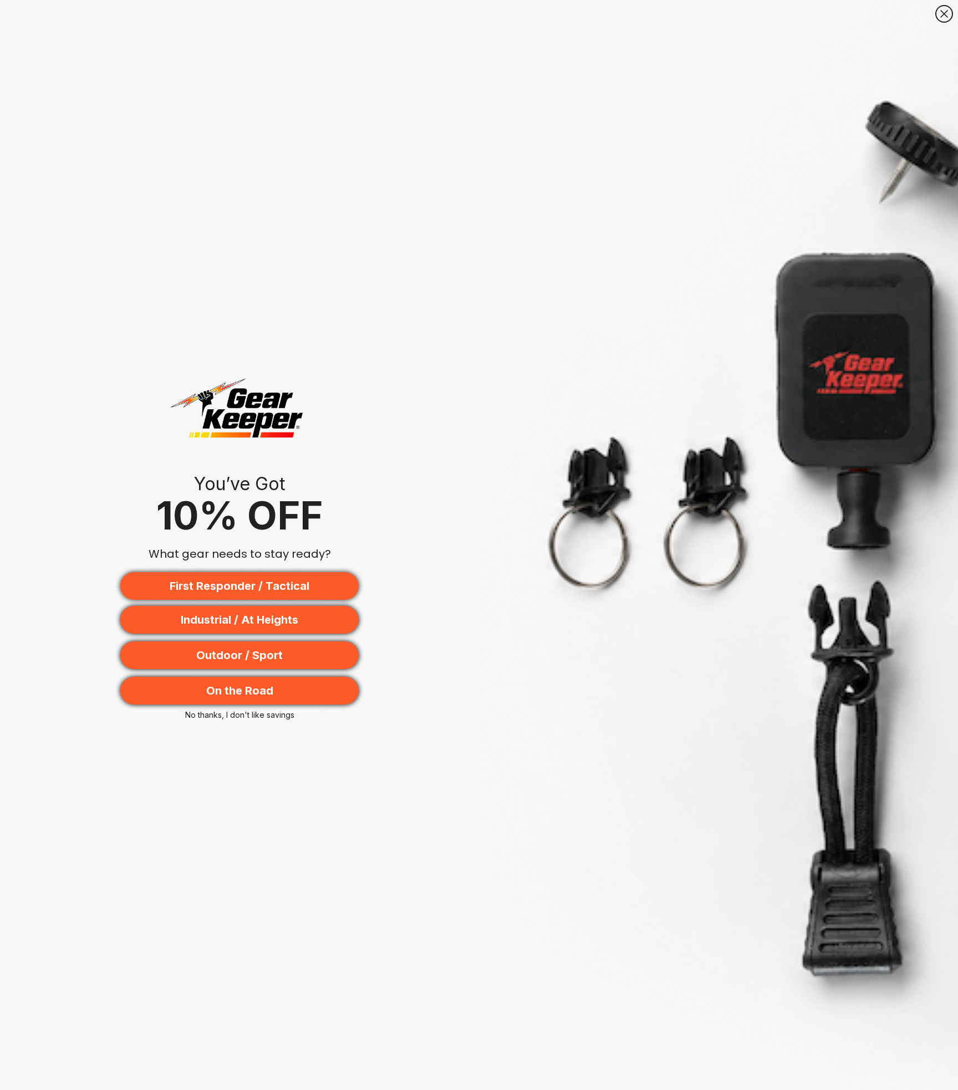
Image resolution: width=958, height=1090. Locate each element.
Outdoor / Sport (239, 655)
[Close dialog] (944, 14)
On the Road (239, 690)
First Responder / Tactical (239, 586)
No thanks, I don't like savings (239, 714)
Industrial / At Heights (239, 619)
